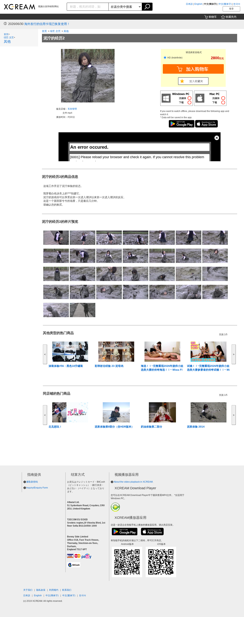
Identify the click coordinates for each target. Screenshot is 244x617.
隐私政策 (40, 590)
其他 (7, 41)
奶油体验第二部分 (151, 426)
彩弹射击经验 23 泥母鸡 (109, 365)
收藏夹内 (231, 16)
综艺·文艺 (9, 37)
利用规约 (53, 590)
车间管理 (72, 109)
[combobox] (88, 6)
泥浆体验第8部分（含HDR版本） (114, 426)
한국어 (236, 4)
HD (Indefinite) (174, 57)
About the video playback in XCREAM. (133, 482)
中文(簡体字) (52, 595)
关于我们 (27, 590)
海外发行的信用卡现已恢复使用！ (47, 24)
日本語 (189, 4)
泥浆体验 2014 (196, 426)
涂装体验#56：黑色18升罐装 (66, 365)
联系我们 (66, 590)
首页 (6, 34)
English (198, 4)
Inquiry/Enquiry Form (37, 487)
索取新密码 (32, 482)
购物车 (213, 16)
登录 (231, 8)
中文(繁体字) (225, 4)
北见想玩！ (55, 426)
